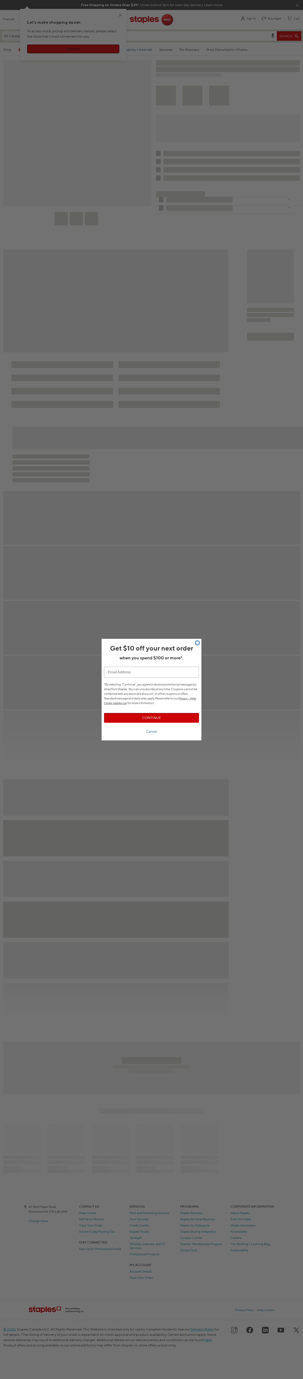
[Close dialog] (197, 643)
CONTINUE (151, 718)
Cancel (151, 731)
